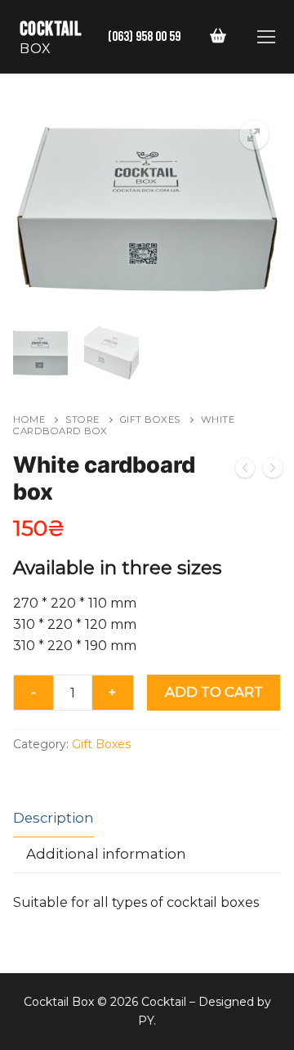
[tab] (53, 819)
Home (29, 419)
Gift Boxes (150, 419)
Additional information (106, 854)
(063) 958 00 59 (144, 36)
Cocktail (51, 29)
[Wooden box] (273, 471)
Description (53, 818)
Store (82, 419)
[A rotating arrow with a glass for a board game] (245, 471)
